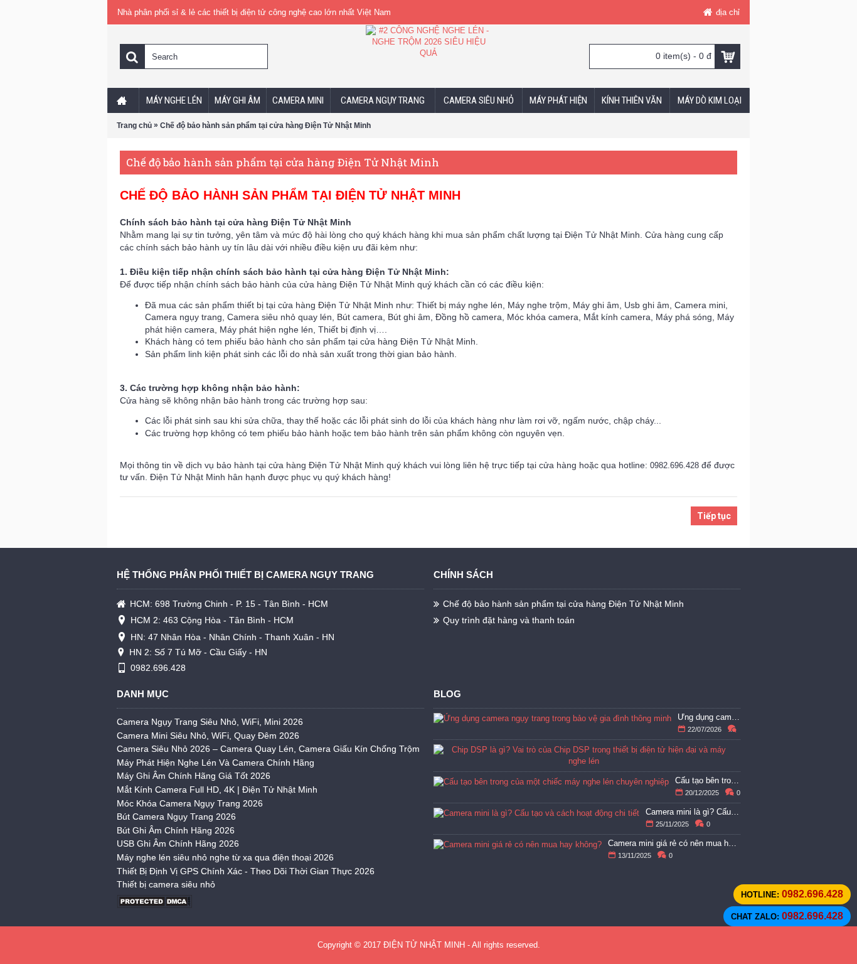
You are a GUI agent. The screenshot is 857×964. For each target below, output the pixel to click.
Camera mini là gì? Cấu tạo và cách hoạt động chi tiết (693, 812)
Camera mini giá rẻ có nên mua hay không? (674, 843)
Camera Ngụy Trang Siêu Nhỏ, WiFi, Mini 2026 (210, 722)
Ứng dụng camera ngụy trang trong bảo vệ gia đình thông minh (709, 717)
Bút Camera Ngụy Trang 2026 (176, 816)
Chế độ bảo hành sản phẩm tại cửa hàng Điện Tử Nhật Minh (563, 604)
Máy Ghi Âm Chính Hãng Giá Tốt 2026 (193, 776)
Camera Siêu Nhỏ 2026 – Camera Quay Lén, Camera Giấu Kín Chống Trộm (268, 749)
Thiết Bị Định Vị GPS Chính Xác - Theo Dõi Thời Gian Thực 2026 (246, 871)
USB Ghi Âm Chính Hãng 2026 (178, 843)
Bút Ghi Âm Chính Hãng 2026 (176, 830)
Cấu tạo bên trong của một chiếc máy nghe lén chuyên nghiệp (708, 780)
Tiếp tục (714, 516)
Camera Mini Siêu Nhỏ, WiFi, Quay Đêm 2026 (208, 736)
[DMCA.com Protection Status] (154, 905)
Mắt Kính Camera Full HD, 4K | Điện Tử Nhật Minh (217, 790)
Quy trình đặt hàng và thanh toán (509, 620)
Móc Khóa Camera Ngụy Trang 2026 (190, 803)
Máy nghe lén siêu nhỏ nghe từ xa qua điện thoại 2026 (225, 857)
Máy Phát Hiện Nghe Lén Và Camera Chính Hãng (215, 763)
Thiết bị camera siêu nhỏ (166, 884)
